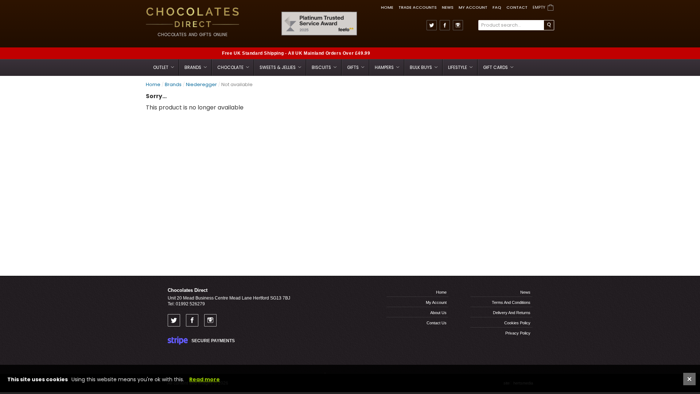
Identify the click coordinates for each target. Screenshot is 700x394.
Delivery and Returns (511, 312)
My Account (473, 7)
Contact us (437, 323)
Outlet (161, 67)
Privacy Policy (517, 333)
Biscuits (322, 67)
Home (387, 7)
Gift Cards (496, 67)
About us (438, 312)
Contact (517, 7)
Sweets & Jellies (278, 67)
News (448, 7)
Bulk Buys (421, 67)
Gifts (353, 67)
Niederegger (201, 84)
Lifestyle (458, 67)
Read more (204, 379)
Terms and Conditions (511, 302)
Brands (193, 67)
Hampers (385, 67)
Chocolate (231, 67)
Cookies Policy (517, 323)
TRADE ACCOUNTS (417, 7)
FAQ (497, 7)
